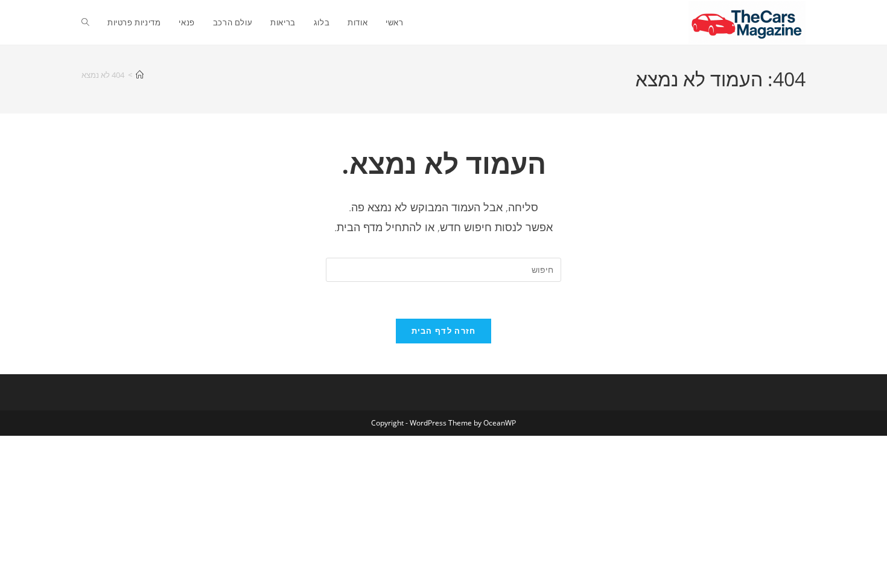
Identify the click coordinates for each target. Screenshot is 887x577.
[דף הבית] (140, 74)
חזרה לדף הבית (444, 330)
